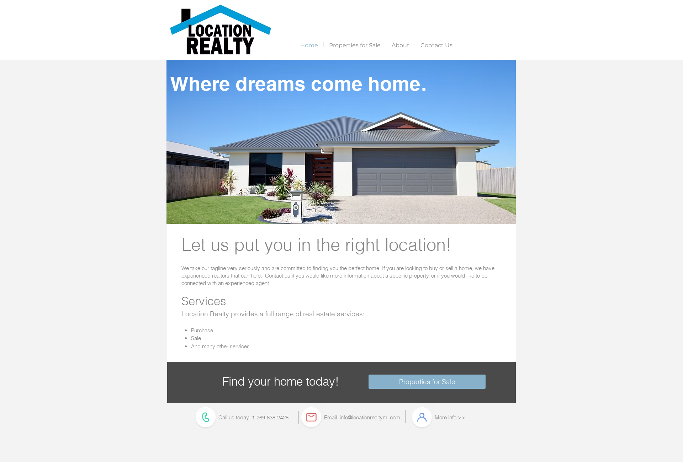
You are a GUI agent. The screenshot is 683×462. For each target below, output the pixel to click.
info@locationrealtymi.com (370, 417)
